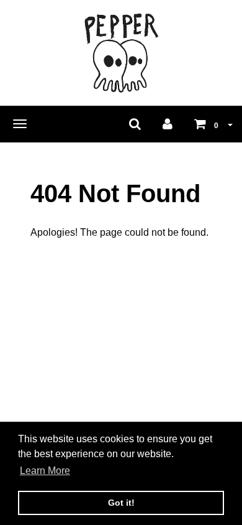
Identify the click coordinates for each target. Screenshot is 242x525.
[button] (213, 124)
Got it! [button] (121, 503)
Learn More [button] (45, 470)
